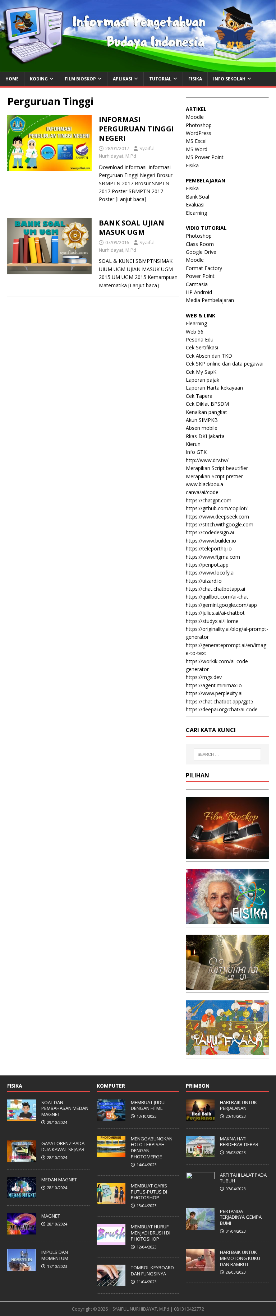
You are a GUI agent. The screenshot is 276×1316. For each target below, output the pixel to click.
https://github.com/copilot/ (217, 508)
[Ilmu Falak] (227, 1051)
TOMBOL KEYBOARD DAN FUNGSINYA (152, 1270)
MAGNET (50, 1216)
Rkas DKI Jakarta (205, 436)
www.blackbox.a (204, 484)
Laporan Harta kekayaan (214, 387)
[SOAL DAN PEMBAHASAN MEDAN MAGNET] (21, 1117)
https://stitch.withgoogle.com (219, 524)
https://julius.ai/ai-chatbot (215, 612)
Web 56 (194, 331)
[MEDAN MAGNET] (21, 1194)
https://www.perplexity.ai (214, 693)
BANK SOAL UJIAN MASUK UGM (131, 227)
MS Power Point (205, 157)
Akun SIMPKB (202, 420)
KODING (39, 79)
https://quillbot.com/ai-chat (217, 596)
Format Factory (204, 268)
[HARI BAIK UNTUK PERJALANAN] (200, 1117)
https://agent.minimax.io (214, 685)
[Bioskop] (227, 854)
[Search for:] (227, 754)
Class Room (200, 244)
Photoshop (199, 125)
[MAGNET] (21, 1230)
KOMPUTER (111, 1085)
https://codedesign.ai (210, 532)
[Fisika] (227, 920)
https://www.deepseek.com (217, 516)
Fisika (192, 165)
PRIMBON (198, 1085)
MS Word (196, 149)
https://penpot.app (207, 564)
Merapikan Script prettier (214, 476)
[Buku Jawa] (227, 985)
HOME (12, 79)
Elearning (196, 212)
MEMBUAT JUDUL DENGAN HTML (149, 1105)
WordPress (198, 133)
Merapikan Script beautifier (217, 468)
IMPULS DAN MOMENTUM (54, 1255)
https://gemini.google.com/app (221, 604)
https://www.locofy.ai (210, 572)
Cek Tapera (199, 395)
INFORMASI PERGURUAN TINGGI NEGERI (136, 129)
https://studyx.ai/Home (212, 621)
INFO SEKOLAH (229, 79)
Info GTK (196, 451)
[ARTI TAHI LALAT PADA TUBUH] (200, 1189)
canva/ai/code (202, 492)
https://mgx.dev (204, 677)
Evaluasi (195, 204)
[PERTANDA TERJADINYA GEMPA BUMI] (200, 1226)
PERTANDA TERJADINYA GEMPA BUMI (241, 1217)
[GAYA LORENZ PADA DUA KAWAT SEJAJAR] (21, 1158)
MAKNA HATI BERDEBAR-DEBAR (239, 1141)
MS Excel (196, 141)
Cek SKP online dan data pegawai (224, 363)
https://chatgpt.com (208, 500)
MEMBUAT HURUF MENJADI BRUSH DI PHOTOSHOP (150, 1232)
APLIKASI (122, 79)
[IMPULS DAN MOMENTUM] (21, 1267)
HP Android (199, 292)
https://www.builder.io (211, 540)
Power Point (200, 276)
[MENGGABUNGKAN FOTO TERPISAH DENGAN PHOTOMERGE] (111, 1153)
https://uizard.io (204, 580)
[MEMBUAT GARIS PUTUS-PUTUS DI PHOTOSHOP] (111, 1200)
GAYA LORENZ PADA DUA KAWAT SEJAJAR (62, 1146)
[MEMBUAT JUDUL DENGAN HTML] (111, 1117)
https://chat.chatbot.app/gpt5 (219, 701)
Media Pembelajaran (210, 300)
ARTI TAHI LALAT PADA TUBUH (243, 1178)
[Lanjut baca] (131, 199)
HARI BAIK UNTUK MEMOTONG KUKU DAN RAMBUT (240, 1258)
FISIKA (195, 79)
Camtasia (197, 284)
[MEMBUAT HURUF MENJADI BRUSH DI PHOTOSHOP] (111, 1241)
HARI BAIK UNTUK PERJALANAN (238, 1105)
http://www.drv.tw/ (207, 460)
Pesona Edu (199, 339)
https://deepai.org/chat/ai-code (222, 709)
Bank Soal (197, 196)
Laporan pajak (202, 379)
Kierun (193, 444)
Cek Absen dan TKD (209, 355)
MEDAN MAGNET (59, 1179)
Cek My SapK (201, 371)
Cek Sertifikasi (202, 347)
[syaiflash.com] (138, 67)
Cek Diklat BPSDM (207, 403)
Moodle (195, 116)
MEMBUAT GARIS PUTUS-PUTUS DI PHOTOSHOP (149, 1191)
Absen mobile (201, 427)
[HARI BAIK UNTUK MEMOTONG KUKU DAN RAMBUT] (200, 1267)
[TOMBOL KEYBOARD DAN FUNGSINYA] (111, 1282)
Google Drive (201, 251)
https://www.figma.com (213, 556)
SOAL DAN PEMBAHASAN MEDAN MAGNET (64, 1108)
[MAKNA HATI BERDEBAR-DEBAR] (200, 1153)
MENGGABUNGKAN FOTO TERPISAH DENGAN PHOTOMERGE (151, 1147)
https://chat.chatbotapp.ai (215, 588)
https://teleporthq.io (209, 548)
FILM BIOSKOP (80, 79)
